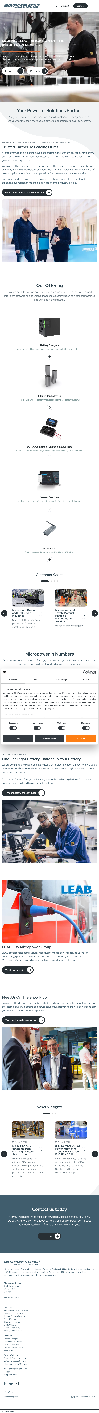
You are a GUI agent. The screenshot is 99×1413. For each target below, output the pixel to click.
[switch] (37, 728)
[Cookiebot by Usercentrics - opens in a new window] (84, 672)
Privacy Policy (8, 1392)
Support (65, 6)
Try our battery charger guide (20, 792)
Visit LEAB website (15, 969)
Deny (18, 739)
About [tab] (86, 680)
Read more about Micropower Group (24, 192)
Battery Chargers (11, 1338)
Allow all (81, 739)
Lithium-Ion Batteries (13, 1341)
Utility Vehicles (10, 1325)
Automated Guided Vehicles (16, 1310)
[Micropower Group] (22, 6)
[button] (45, 581)
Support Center (10, 1374)
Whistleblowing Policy (11, 1397)
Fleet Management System (15, 1364)
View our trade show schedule (20, 1020)
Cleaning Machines (12, 1322)
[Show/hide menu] (94, 6)
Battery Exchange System (15, 1361)
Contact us (46, 1236)
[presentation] (4, 613)
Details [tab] (37, 680)
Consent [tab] (13, 680)
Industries (10, 71)
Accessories (9, 1350)
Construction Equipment (14, 1313)
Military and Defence (13, 1330)
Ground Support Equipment (15, 1316)
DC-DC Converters (12, 1344)
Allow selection (49, 739)
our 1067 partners (18, 693)
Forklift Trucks (10, 1319)
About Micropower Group (15, 1369)
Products (35, 71)
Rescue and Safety (12, 1327)
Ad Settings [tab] (61, 680)
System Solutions (11, 1355)
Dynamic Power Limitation (15, 1358)
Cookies (7, 1402)
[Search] (56, 6)
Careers (7, 1372)
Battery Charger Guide (13, 1347)
